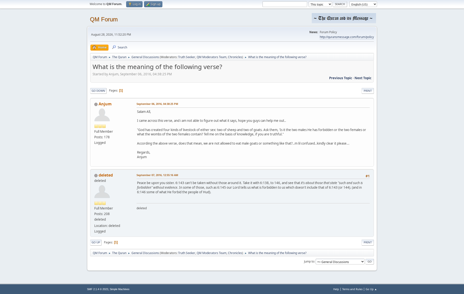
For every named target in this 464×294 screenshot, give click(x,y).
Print (368, 91)
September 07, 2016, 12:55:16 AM (157, 175)
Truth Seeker (186, 57)
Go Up (96, 242)
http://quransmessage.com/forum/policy (347, 37)
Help (336, 289)
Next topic (363, 78)
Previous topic (340, 78)
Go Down (98, 91)
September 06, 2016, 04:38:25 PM (157, 104)
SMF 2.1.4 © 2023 (97, 289)
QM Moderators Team (211, 57)
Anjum (105, 104)
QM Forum (104, 19)
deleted (106, 175)
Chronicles (235, 57)
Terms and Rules (352, 289)
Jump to (309, 261)
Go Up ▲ (371, 289)
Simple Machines (120, 289)
